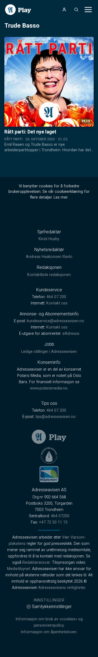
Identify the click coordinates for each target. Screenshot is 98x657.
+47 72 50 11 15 (53, 522)
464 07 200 (56, 297)
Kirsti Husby (49, 239)
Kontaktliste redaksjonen (49, 274)
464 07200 (60, 516)
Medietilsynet (18, 568)
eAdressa (71, 333)
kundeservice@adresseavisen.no (55, 321)
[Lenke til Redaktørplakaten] (49, 455)
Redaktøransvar (36, 562)
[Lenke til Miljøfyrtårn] (49, 474)
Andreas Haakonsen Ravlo (49, 256)
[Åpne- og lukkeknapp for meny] (88, 9)
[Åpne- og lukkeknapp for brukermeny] (64, 9)
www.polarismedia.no (49, 388)
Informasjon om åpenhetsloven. (49, 632)
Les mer (61, 197)
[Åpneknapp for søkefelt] (76, 9)
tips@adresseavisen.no (55, 416)
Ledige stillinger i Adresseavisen (49, 351)
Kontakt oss (57, 303)
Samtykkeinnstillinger (52, 606)
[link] (18, 10)
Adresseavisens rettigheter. (62, 587)
